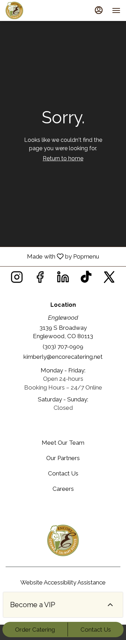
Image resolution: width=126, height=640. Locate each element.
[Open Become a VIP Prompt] (110, 604)
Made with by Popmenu (52, 256)
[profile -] (98, 10)
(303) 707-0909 (63, 346)
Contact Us (95, 629)
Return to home (63, 158)
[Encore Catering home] (37, 10)
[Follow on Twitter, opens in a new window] (109, 279)
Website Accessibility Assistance (63, 582)
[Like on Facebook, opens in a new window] (40, 279)
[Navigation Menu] (116, 10)
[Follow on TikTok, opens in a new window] (86, 279)
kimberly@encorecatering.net (63, 356)
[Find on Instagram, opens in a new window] (16, 279)
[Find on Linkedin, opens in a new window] (63, 279)
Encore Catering (63, 540)
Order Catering (35, 629)
